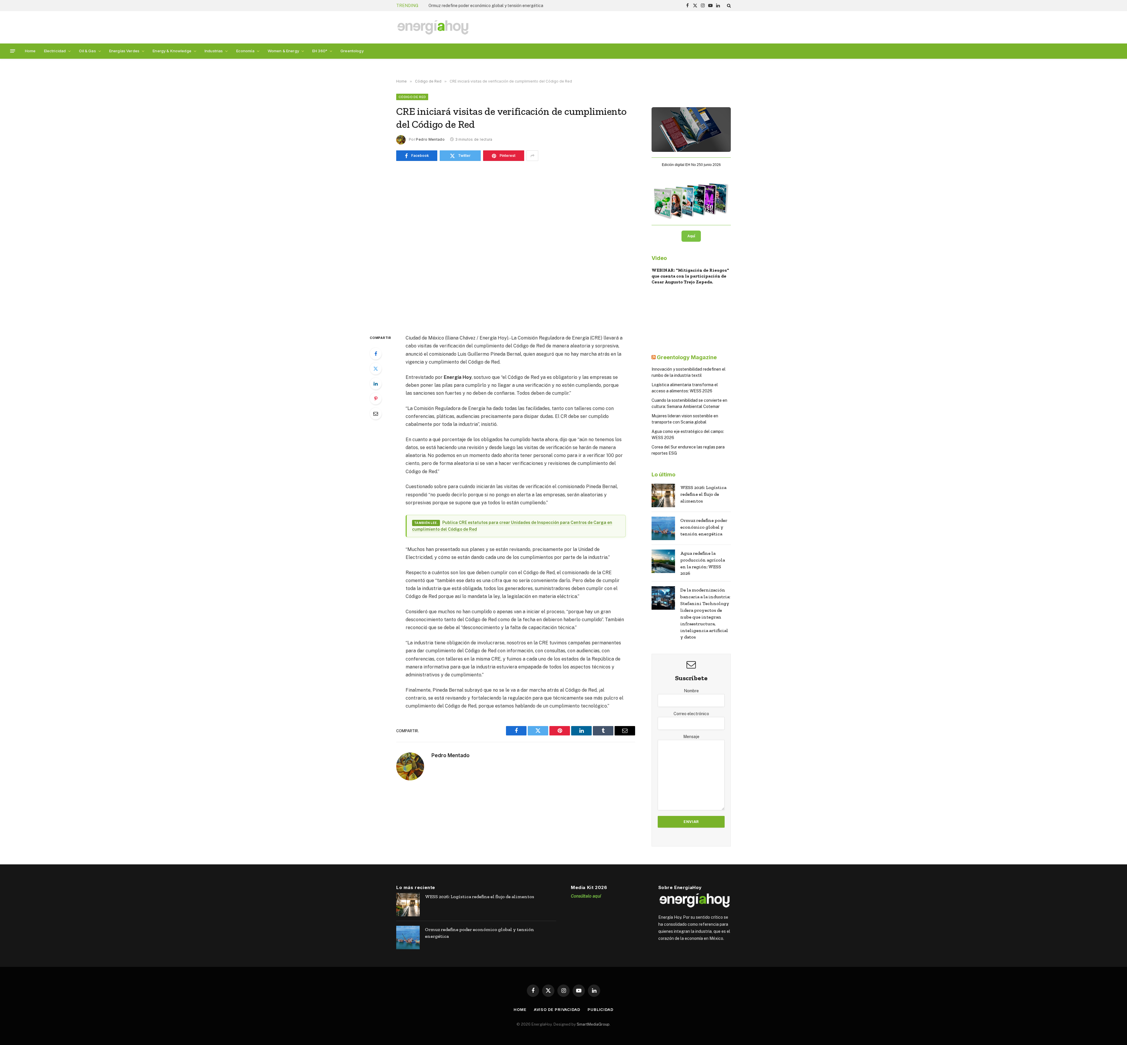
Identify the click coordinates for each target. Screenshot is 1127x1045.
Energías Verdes (124, 50)
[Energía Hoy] (433, 27)
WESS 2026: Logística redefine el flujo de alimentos (703, 494)
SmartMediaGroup (593, 1024)
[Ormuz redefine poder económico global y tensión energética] (663, 528)
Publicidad (600, 1009)
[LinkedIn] (376, 383)
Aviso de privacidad (557, 1009)
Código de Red (412, 97)
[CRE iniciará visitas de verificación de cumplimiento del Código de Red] (515, 246)
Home (30, 50)
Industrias (214, 50)
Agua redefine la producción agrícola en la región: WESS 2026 (702, 563)
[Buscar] (728, 5)
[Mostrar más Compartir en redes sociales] (532, 155)
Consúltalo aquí (586, 895)
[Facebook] (376, 353)
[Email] (376, 413)
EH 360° (319, 50)
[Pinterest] (376, 398)
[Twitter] (376, 368)
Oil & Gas (87, 50)
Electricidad (55, 50)
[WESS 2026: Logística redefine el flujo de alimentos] (663, 495)
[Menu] (12, 51)
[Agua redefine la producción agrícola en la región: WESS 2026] (663, 561)
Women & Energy (283, 50)
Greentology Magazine (687, 357)
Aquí (691, 236)
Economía (245, 50)
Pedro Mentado (430, 139)
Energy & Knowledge (172, 50)
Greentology (352, 50)
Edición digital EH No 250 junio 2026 (691, 165)
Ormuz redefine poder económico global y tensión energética (485, 5)
